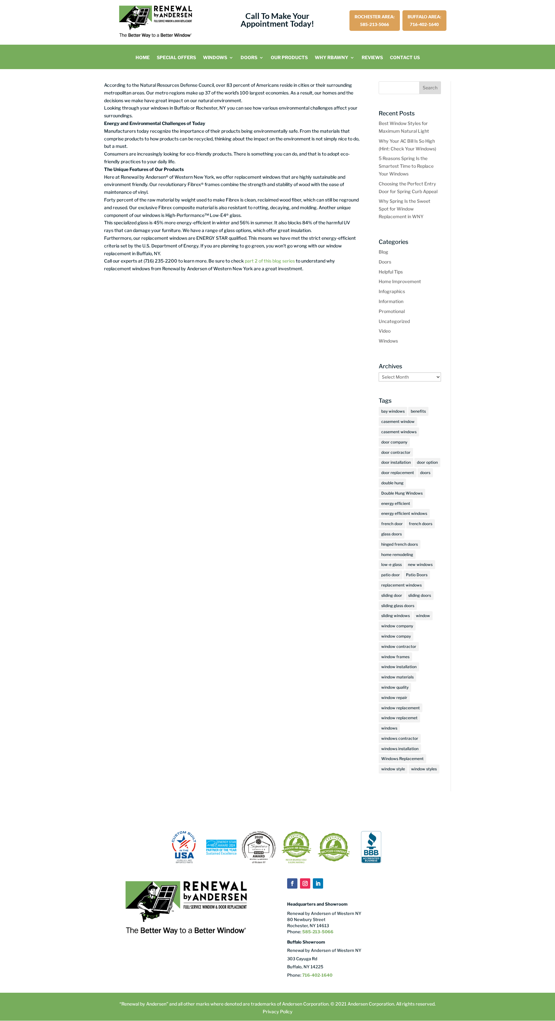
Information (391, 301)
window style (393, 768)
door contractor (395, 452)
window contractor (398, 646)
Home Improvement (400, 281)
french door (392, 523)
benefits (418, 411)
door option (427, 462)
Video (385, 331)
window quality (395, 687)
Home (143, 57)
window (423, 615)
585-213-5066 (317, 931)
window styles (424, 768)
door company (394, 442)
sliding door (391, 595)
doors (425, 472)
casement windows (399, 431)
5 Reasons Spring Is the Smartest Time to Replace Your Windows (406, 166)
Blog (383, 252)
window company (397, 625)
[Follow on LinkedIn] (318, 883)
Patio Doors (416, 574)
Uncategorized (394, 321)
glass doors (391, 534)
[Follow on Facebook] (292, 883)
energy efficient (395, 503)
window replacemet (399, 717)
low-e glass (391, 564)
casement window (398, 421)
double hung (392, 482)
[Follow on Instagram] (305, 883)
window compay (396, 636)
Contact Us (405, 57)
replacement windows (401, 585)
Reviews (372, 57)
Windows (215, 57)
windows (389, 728)
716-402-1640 (317, 975)
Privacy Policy (278, 1011)
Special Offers (176, 57)
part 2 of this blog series (270, 261)
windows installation (399, 748)
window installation (399, 666)
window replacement (400, 707)
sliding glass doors (397, 605)
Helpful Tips (391, 271)
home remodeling (397, 554)
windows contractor (399, 738)
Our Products (289, 57)
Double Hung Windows (402, 493)
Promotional (392, 311)
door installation (396, 462)
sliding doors (419, 595)
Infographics (392, 291)
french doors (420, 523)
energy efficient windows (404, 513)
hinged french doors (399, 544)
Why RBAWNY (331, 57)
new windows (420, 564)
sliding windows (395, 615)
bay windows (393, 411)
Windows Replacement (402, 758)
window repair (394, 697)
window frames (395, 656)
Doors (249, 57)
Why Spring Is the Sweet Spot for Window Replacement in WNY (404, 208)
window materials (397, 677)
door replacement (397, 472)
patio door (390, 574)
